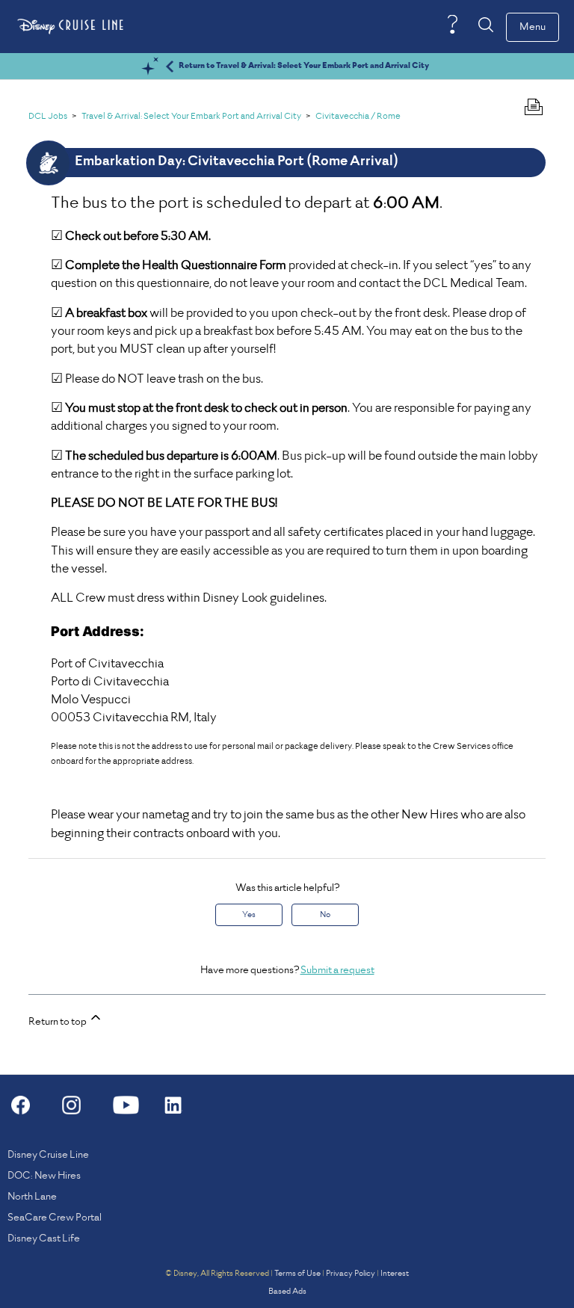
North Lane (32, 1197)
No (325, 914)
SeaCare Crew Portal (54, 1218)
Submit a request (337, 970)
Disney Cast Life (43, 1238)
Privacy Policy (350, 1273)
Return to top (58, 1022)
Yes (249, 914)
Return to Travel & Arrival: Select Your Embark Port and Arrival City (304, 65)
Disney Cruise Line (48, 1155)
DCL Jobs (47, 117)
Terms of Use (297, 1273)
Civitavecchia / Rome (358, 117)
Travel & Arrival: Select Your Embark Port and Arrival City (191, 117)
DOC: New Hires (44, 1176)
